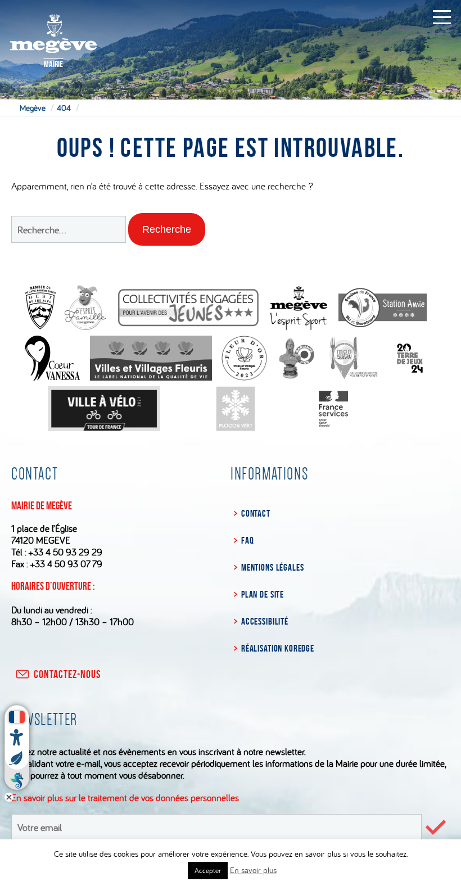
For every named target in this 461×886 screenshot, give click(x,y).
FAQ (247, 540)
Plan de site (262, 594)
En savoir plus (253, 870)
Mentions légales (272, 567)
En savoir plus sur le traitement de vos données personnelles (125, 797)
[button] (166, 229)
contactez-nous (67, 674)
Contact (255, 513)
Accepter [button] (208, 870)
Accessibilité (264, 621)
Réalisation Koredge (277, 648)
